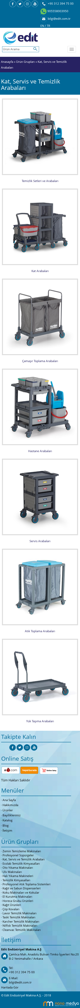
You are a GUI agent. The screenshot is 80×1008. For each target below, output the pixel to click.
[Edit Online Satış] (49, 770)
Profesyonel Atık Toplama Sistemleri (26, 884)
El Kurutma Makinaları (17, 896)
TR (48, 26)
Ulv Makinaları (12, 872)
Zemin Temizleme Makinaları (22, 851)
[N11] (11, 770)
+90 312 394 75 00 (60, 3)
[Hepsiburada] (29, 770)
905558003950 (57, 11)
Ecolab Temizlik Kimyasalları (21, 863)
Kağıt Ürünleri (12, 905)
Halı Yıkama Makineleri (18, 876)
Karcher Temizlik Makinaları (21, 921)
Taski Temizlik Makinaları (19, 917)
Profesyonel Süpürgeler (18, 855)
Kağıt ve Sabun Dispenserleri (22, 888)
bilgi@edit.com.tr (58, 18)
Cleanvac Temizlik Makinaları (22, 930)
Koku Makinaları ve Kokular (21, 892)
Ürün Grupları (26, 62)
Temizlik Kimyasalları (16, 880)
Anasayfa (7, 62)
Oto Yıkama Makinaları (18, 867)
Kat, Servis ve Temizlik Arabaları (24, 859)
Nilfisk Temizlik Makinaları (20, 925)
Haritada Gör (9, 987)
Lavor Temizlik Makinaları (20, 913)
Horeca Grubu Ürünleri (18, 901)
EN (42, 26)
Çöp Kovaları (11, 909)
